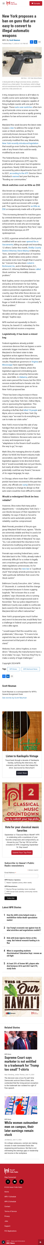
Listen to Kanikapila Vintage (22, 756)
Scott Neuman (14, 40)
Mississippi (7, 365)
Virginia (34, 361)
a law (11, 128)
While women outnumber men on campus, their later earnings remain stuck (21, 1129)
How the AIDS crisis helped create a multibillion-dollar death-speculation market (22, 917)
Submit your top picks (22, 852)
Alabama (23, 377)
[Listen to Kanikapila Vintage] (22, 731)
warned (15, 176)
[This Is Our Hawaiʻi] (22, 997)
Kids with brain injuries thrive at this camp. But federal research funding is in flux (23, 940)
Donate (37, 3)
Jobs (6, 1221)
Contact (7, 1206)
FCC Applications (10, 1231)
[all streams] (41, 1242)
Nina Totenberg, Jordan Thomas (15, 1075)
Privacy (7, 1216)
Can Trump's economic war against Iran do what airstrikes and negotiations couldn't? (24, 929)
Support (7, 1226)
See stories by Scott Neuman (14, 697)
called (38, 269)
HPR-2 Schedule (10, 1201)
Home (7, 1192)
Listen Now (22, 773)
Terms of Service (11, 1211)
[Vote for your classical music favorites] (22, 802)
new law (26, 569)
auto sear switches (23, 107)
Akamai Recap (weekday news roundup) (20, 889)
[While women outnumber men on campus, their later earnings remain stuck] (21, 1105)
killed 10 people (30, 410)
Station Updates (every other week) (19, 882)
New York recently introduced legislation (20, 143)
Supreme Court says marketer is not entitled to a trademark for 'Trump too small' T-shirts (22, 1063)
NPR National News (30, 669)
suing (25, 485)
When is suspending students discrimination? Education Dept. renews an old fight (24, 953)
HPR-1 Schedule (10, 1197)
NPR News (13, 669)
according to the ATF (19, 173)
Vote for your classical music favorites (22, 828)
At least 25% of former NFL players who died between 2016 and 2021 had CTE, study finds (23, 966)
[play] (3, 1242)
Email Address (10, 873)
